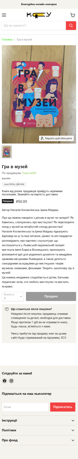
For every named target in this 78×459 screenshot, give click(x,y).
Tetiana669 (29, 173)
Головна (7, 39)
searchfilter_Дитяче (14, 184)
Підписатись (62, 407)
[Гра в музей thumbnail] (7, 152)
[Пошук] (71, 25)
